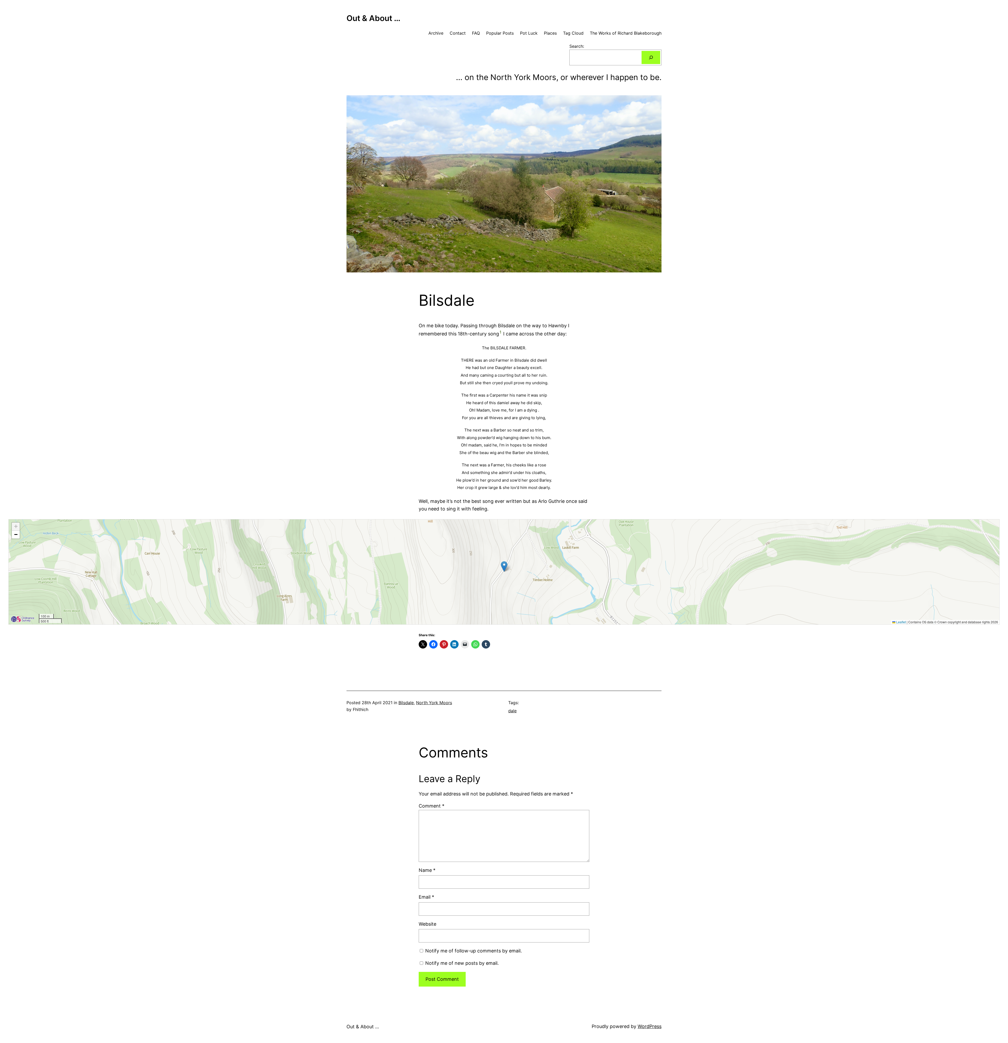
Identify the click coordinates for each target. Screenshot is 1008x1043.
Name (427, 870)
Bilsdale (406, 702)
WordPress (650, 1026)
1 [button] (500, 332)
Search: (576, 46)
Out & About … (373, 18)
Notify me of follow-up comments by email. (473, 951)
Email (426, 897)
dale (512, 710)
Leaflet (900, 622)
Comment (431, 806)
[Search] (651, 57)
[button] (504, 566)
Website (427, 924)
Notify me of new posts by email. (462, 963)
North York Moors (434, 702)
